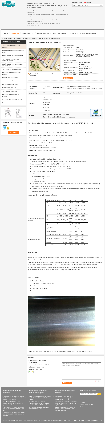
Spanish (88, 2)
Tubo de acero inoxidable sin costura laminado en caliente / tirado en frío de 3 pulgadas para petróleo (14, 398)
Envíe (99, 394)
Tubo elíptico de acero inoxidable (11, 69)
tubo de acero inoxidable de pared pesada (12, 73)
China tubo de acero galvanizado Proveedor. (27, 420)
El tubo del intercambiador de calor (66, 351)
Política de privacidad (8, 420)
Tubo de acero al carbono (9, 91)
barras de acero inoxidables (10, 84)
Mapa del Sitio (89, 404)
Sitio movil (84, 407)
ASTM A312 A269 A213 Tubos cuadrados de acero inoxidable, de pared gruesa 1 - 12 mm (13, 403)
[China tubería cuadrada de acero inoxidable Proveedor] (44, 59)
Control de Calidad (59, 33)
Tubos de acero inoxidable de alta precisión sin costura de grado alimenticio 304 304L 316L (64, 398)
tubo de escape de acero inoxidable (46, 351)
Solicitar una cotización (88, 33)
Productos (15, 33)
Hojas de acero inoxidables (10, 77)
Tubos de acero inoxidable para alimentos (25, 38)
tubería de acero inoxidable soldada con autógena (12, 65)
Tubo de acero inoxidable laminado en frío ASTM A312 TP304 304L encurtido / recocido (14, 414)
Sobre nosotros (27, 33)
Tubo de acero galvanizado (10, 103)
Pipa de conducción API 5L (9, 88)
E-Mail (82, 404)
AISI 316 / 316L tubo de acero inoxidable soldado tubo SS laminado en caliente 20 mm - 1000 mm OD (39, 403)
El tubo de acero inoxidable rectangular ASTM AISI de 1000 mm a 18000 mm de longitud (40, 398)
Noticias (82, 402)
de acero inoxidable (7, 81)
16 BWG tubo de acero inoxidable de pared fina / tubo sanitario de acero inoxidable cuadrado (65, 408)
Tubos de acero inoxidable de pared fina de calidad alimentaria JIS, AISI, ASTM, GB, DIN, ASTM (66, 403)
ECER (100, 420)
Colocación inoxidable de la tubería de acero (13, 51)
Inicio (6, 33)
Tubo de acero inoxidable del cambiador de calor (10, 59)
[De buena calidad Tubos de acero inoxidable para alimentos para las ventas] (8, 112)
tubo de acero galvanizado (84, 351)
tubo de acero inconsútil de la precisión (10, 95)
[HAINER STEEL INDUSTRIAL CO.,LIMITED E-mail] (32, 372)
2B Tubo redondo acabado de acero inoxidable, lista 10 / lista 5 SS (39, 407)
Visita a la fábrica (43, 33)
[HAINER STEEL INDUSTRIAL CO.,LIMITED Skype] (30, 372)
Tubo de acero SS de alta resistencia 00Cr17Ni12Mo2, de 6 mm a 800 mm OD (13, 408)
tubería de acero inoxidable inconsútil (12, 55)
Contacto (73, 33)
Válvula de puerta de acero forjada (12, 99)
